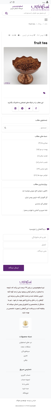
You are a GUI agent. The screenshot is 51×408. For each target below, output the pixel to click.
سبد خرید (25, 388)
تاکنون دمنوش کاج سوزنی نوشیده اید (34, 191)
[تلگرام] (22, 108)
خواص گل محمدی (41, 204)
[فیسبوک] (36, 108)
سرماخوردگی (25, 351)
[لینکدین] (15, 108)
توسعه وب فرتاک (21, 400)
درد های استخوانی (25, 342)
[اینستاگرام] (13, 2)
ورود (43, 2)
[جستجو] (6, 13)
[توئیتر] (29, 108)
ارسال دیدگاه (14, 268)
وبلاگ (39, 24)
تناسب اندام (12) (41, 162)
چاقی (25, 360)
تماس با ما (25, 384)
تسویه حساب (25, 379)
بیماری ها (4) (42, 143)
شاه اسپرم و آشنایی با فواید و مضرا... (35, 210)
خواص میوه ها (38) (40, 175)
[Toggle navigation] (46, 19)
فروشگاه (25, 393)
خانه (45, 24)
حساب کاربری (25, 375)
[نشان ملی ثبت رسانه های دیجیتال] (25, 324)
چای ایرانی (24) (42, 169)
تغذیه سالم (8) (42, 156)
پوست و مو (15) (41, 149)
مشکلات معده (25, 347)
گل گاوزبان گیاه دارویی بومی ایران (36, 197)
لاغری (25, 355)
